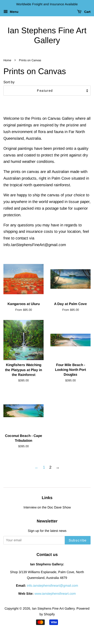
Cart (87, 12)
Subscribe (78, 540)
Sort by (9, 82)
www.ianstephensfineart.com (55, 593)
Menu (13, 12)
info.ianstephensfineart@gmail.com (52, 585)
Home (7, 60)
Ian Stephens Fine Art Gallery (47, 35)
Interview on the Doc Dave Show (47, 507)
